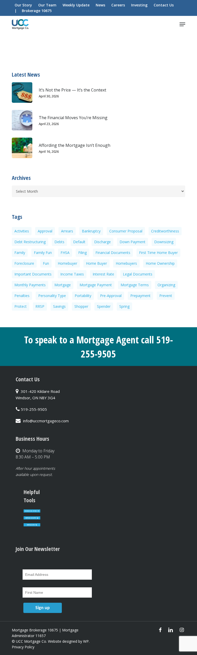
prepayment (140, 295)
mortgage (62, 284)
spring (124, 306)
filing (82, 252)
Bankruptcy (91, 231)
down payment (132, 241)
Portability (83, 295)
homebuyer (67, 263)
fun (46, 263)
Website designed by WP (68, 641)
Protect (20, 306)
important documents (33, 274)
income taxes (72, 274)
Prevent (165, 295)
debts (59, 241)
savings (59, 306)
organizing (166, 284)
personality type (52, 295)
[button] (182, 24)
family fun (43, 252)
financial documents (112, 252)
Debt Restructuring (30, 241)
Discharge (102, 241)
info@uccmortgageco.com (46, 420)
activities (21, 231)
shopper (81, 306)
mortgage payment (96, 284)
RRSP (39, 306)
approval (45, 231)
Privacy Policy (23, 646)
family (19, 252)
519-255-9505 (34, 409)
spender (104, 306)
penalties (21, 295)
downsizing (163, 241)
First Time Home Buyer (158, 252)
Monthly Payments (30, 284)
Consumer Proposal (125, 231)
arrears (67, 231)
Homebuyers (126, 263)
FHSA (65, 252)
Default (79, 241)
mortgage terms (135, 284)
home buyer (96, 263)
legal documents (137, 274)
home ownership (160, 263)
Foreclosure (24, 263)
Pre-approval (111, 295)
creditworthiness (165, 231)
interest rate (103, 274)
